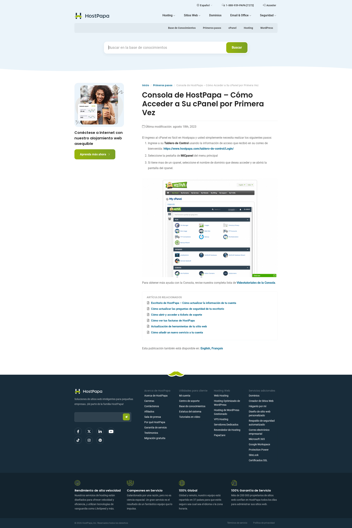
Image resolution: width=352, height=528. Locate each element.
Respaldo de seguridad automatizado (262, 422)
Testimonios (151, 432)
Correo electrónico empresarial (259, 431)
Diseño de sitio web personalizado (259, 413)
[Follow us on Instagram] (89, 440)
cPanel (232, 27)
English (205, 348)
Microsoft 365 (257, 439)
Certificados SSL (258, 460)
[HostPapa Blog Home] (91, 16)
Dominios (254, 395)
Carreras (149, 400)
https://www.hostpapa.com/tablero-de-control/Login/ (199, 148)
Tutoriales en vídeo (189, 416)
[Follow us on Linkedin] (100, 431)
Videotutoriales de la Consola (256, 282)
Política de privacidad (264, 523)
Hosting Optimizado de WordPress (227, 402)
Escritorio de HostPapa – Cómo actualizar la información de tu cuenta (193, 303)
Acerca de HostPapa (156, 395)
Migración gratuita (154, 438)
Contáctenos (151, 406)
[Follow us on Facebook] (78, 431)
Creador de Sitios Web (261, 400)
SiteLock (253, 455)
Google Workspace (259, 444)
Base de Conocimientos (182, 27)
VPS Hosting (221, 419)
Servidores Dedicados (226, 424)
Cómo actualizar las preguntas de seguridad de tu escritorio (187, 308)
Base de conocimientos (192, 406)
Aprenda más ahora (93, 154)
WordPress (266, 27)
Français (217, 348)
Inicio (145, 85)
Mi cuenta (184, 395)
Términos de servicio (237, 523)
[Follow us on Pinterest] (100, 440)
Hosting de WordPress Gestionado (226, 412)
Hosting (248, 27)
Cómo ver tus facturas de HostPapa (173, 320)
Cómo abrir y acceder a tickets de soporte (176, 314)
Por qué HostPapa (154, 422)
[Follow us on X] (89, 431)
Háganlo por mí (257, 406)
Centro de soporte (189, 400)
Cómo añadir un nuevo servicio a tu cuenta (177, 332)
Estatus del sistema (190, 411)
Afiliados (149, 411)
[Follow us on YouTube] (111, 431)
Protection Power (259, 449)
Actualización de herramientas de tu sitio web (179, 326)
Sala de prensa (152, 416)
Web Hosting (221, 395)
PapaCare (219, 435)
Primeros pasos (212, 27)
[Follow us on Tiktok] (78, 440)
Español (205, 5)
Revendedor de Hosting (227, 429)
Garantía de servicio (155, 427)
